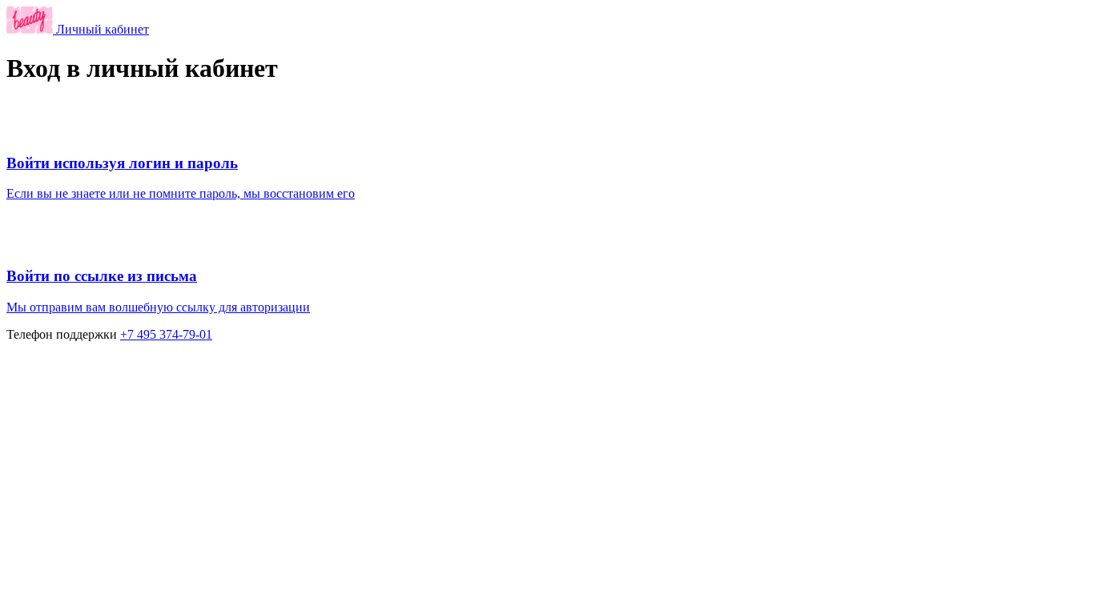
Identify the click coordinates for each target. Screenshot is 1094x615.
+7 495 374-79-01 (166, 334)
